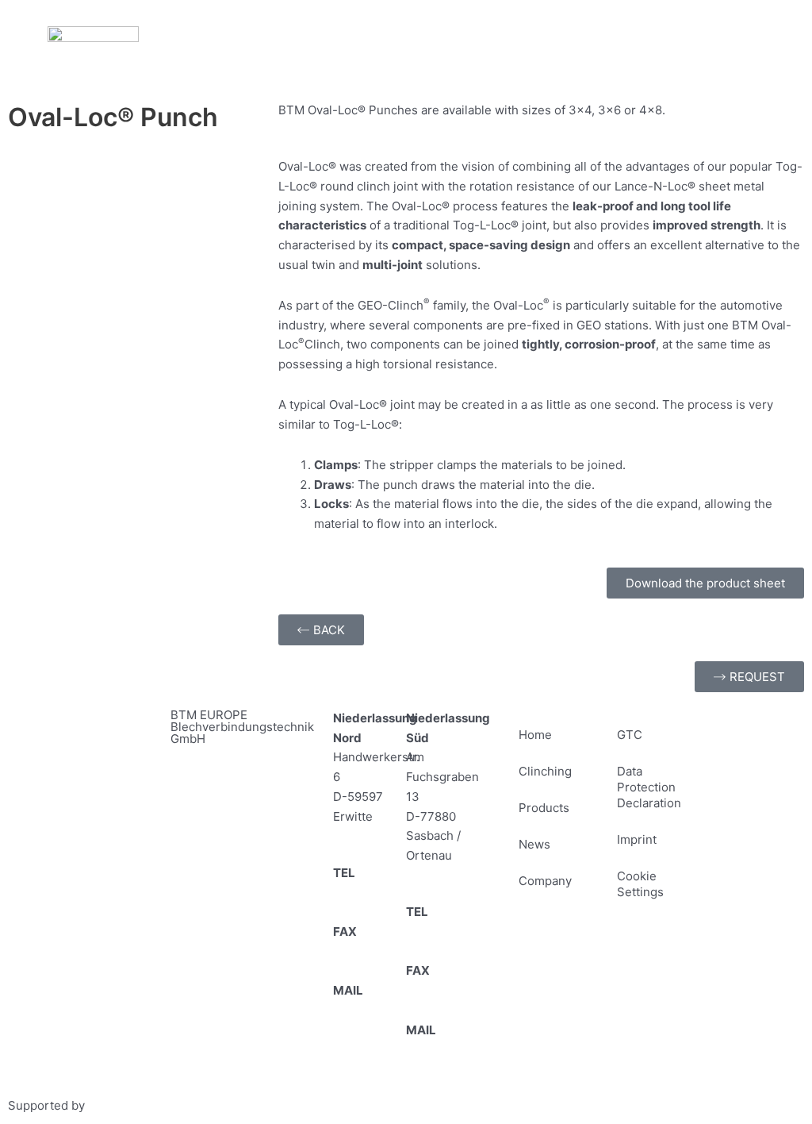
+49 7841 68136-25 (441, 990)
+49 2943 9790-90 (366, 951)
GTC (629, 734)
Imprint (637, 839)
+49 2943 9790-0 (366, 892)
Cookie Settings (640, 883)
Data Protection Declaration (649, 787)
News (534, 844)
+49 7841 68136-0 (441, 931)
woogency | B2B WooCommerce (178, 1105)
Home (535, 734)
